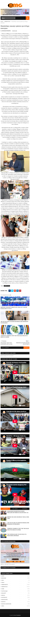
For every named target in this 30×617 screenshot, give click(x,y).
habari (2, 582)
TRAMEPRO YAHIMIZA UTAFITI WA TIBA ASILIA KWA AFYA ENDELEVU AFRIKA (14, 336)
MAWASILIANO (4, 599)
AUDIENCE (24, 508)
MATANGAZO (4, 597)
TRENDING (5, 508)
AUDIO (2, 576)
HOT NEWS (15, 508)
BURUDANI (3, 578)
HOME (2, 588)
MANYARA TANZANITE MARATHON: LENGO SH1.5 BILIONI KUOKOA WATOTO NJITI (14, 308)
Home (2, 21)
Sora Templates (17, 615)
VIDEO (2, 606)
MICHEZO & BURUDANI (6, 603)
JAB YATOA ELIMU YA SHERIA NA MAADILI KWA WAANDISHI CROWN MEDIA (14, 322)
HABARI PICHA (7, 21)
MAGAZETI (3, 593)
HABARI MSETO (4, 584)
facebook (26, 347)
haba (2, 580)
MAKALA (3, 595)
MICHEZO (3, 601)
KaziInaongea (4, 591)
